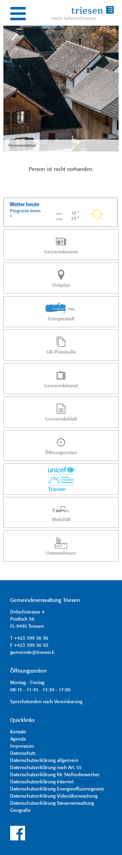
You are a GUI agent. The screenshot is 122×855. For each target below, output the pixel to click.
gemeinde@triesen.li (32, 652)
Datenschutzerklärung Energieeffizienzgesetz (57, 789)
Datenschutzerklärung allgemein (44, 760)
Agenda (18, 739)
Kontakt (18, 732)
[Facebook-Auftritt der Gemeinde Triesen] (17, 839)
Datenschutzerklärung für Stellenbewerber (55, 774)
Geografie (20, 810)
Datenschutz (23, 753)
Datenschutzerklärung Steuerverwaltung (52, 803)
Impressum (22, 746)
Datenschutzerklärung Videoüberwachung (54, 796)
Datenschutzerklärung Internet (42, 782)
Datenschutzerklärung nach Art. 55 (46, 767)
